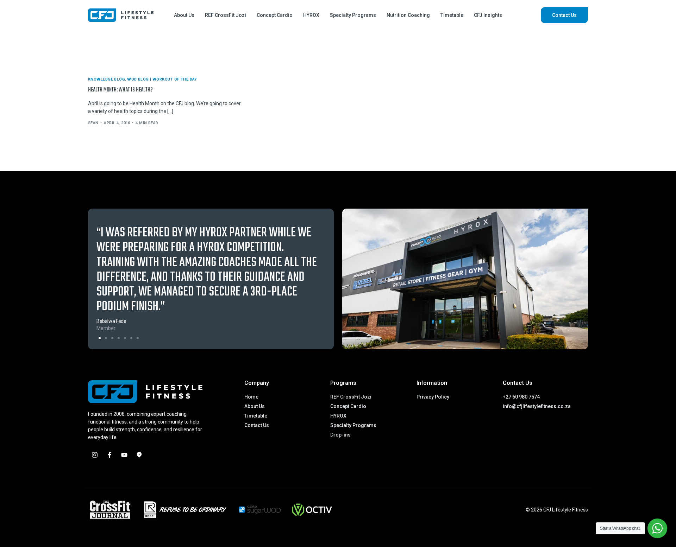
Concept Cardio (275, 15)
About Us (184, 15)
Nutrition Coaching (408, 15)
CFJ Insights (488, 15)
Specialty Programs (353, 15)
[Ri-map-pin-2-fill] (139, 455)
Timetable (451, 15)
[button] (100, 338)
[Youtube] (124, 455)
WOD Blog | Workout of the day (162, 79)
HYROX (311, 15)
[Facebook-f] (109, 455)
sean (93, 123)
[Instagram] (95, 455)
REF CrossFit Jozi (225, 15)
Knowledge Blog (106, 79)
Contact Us (564, 15)
